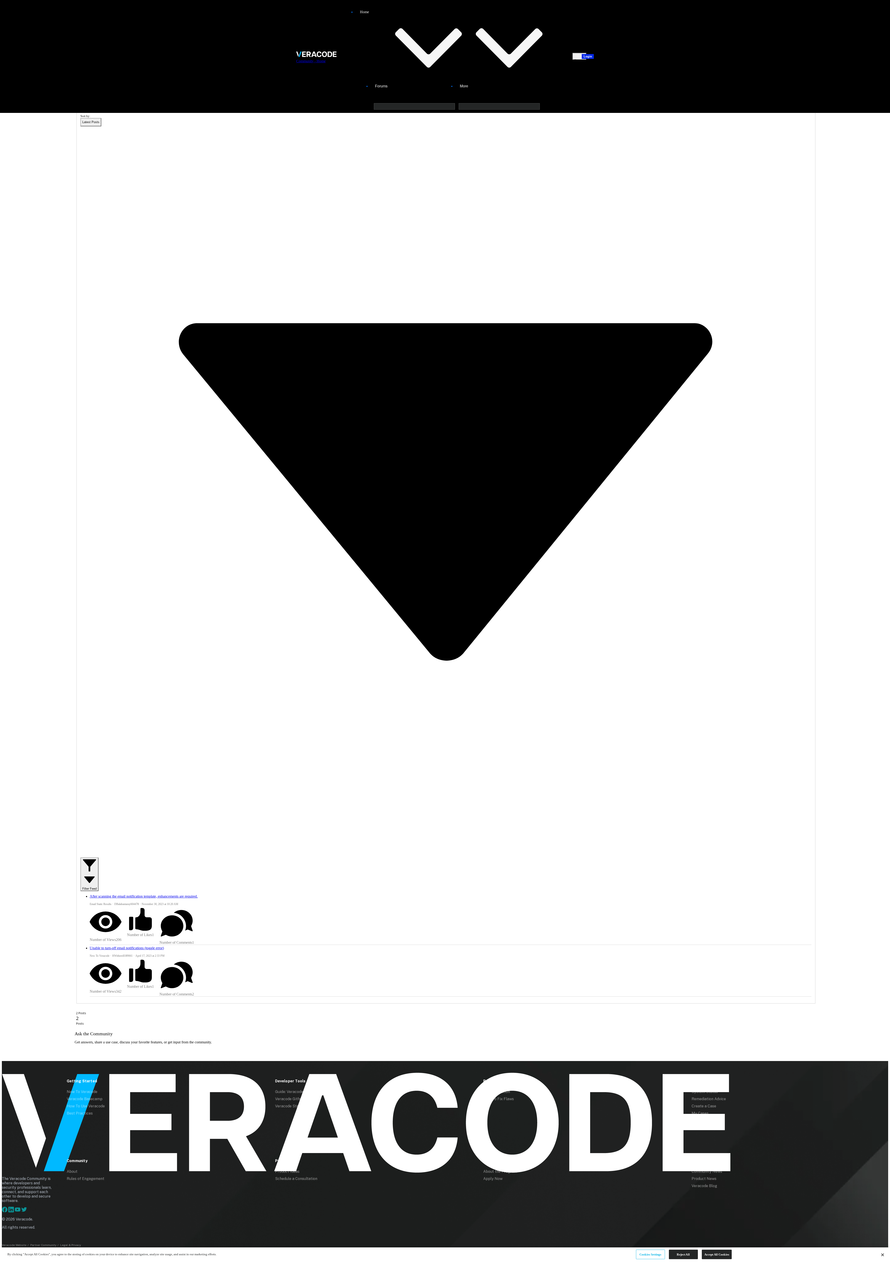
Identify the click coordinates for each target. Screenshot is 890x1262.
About (72, 1171)
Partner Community (43, 1245)
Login (588, 56)
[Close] (882, 1255)
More (464, 86)
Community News (707, 1171)
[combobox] (90, 122)
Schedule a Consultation (296, 1178)
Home (364, 12)
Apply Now (492, 1178)
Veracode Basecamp (84, 1099)
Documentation (496, 1092)
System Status (705, 1092)
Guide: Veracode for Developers (302, 1092)
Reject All (683, 1254)
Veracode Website (14, 1245)
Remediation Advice (709, 1099)
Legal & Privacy (70, 1245)
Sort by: (85, 116)
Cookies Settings (650, 1254)
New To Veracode (82, 1092)
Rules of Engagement (85, 1178)
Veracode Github (289, 1099)
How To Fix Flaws (498, 1099)
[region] (445, 1254)
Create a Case (704, 1106)
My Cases (700, 1113)
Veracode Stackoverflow (296, 1106)
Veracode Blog (704, 1186)
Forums (381, 86)
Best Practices (80, 1113)
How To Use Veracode (86, 1106)
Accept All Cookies (716, 1254)
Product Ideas (287, 1171)
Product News (704, 1178)
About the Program (500, 1171)
